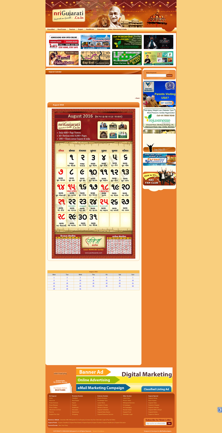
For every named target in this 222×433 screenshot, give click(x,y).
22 (54, 286)
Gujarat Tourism (96, 422)
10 (80, 280)
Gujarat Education (120, 422)
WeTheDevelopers (165, 431)
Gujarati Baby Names (104, 412)
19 (106, 283)
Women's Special (103, 407)
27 (120, 286)
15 (54, 283)
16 (67, 283)
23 (67, 286)
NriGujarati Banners (129, 402)
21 (133, 283)
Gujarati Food (127, 412)
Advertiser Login (128, 414)
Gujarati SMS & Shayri (155, 409)
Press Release (53, 405)
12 (106, 280)
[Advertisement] (92, 90)
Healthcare (90, 29)
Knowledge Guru (103, 400)
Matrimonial (75, 412)
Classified (50, 29)
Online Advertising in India (117, 29)
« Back (137, 98)
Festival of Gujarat (153, 405)
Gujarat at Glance (153, 414)
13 (120, 280)
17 (80, 283)
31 (80, 288)
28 (133, 286)
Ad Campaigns (127, 407)
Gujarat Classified (63, 422)
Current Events (53, 425)
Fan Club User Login (99, 419)
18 (93, 283)
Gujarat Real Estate (75, 422)
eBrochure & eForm (55, 409)
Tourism (72, 29)
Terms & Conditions (98, 431)
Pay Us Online (111, 419)
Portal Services (53, 402)
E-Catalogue (126, 405)
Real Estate (62, 29)
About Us (52, 400)
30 (67, 288)
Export (80, 29)
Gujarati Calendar (153, 407)
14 (133, 280)
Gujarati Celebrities (103, 409)
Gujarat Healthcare (108, 422)
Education (101, 29)
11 (93, 280)
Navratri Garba (127, 409)
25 (93, 286)
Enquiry (82, 419)
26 (106, 286)
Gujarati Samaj (152, 398)
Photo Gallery (53, 407)
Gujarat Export (86, 422)
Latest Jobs (126, 398)
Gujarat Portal (52, 422)
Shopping (75, 414)
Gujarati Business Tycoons (105, 414)
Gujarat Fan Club (54, 414)
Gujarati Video (152, 402)
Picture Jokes (127, 400)
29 (54, 288)
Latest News (101, 402)
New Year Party (63, 425)
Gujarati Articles (153, 412)
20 (120, 283)
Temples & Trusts (103, 405)
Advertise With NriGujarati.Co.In (69, 419)
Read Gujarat (152, 400)
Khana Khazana (102, 398)
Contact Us (89, 419)
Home (51, 398)
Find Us (51, 412)
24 (80, 286)
